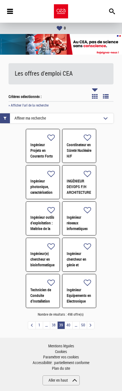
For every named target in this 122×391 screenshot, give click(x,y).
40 (68, 325)
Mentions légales (61, 346)
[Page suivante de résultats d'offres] (90, 325)
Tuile (94, 96)
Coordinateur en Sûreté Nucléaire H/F (79, 150)
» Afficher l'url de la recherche (29, 105)
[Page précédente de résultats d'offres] (31, 325)
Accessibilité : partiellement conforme (61, 362)
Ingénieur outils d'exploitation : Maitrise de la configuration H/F (42, 228)
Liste (105, 96)
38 (54, 325)
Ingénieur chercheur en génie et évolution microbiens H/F (78, 265)
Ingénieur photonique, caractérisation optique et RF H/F (41, 192)
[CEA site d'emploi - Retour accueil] (61, 11)
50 (83, 325)
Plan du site (61, 368)
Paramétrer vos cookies (61, 357)
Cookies (61, 351)
